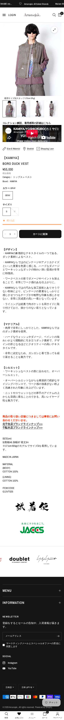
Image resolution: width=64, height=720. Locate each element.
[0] (59, 14)
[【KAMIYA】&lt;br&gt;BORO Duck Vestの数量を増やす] (14, 234)
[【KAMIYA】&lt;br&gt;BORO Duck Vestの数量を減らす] (5, 234)
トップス (18, 177)
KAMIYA (13, 181)
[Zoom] (54, 30)
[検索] (54, 14)
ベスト (28, 177)
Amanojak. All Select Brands (32, 4)
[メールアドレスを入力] (58, 636)
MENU (7, 590)
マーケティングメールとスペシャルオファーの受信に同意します (33, 645)
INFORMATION (13, 602)
